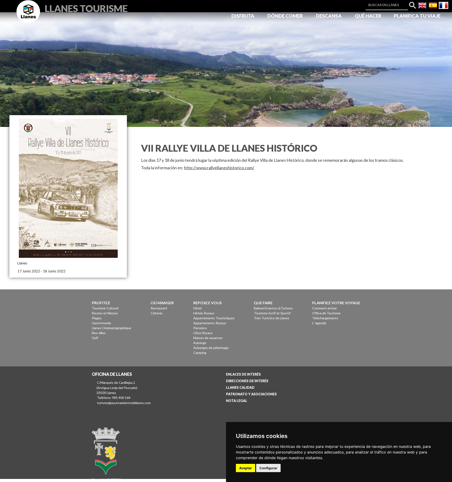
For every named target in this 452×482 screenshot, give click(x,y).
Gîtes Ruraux (203, 333)
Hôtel (197, 308)
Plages (97, 318)
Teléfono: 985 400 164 (113, 398)
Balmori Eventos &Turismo (273, 308)
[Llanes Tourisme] (28, 17)
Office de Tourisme (326, 313)
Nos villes (99, 333)
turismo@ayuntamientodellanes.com (124, 403)
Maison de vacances (208, 338)
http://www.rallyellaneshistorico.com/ (219, 167)
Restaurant (159, 308)
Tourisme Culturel (105, 308)
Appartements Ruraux (209, 323)
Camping (199, 353)
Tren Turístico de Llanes (271, 318)
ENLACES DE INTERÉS (243, 374)
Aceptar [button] (245, 468)
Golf (95, 338)
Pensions (200, 328)
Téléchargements (325, 318)
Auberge (199, 343)
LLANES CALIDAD (240, 387)
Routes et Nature (105, 313)
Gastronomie (101, 323)
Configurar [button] (268, 468)
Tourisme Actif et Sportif (272, 313)
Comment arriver (324, 308)
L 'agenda (319, 323)
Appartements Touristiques (213, 318)
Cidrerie (156, 313)
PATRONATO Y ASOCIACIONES (251, 394)
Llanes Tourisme (86, 8)
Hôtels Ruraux (203, 313)
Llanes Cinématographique (111, 328)
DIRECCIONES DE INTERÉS (247, 381)
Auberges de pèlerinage (211, 348)
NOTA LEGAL (236, 401)
